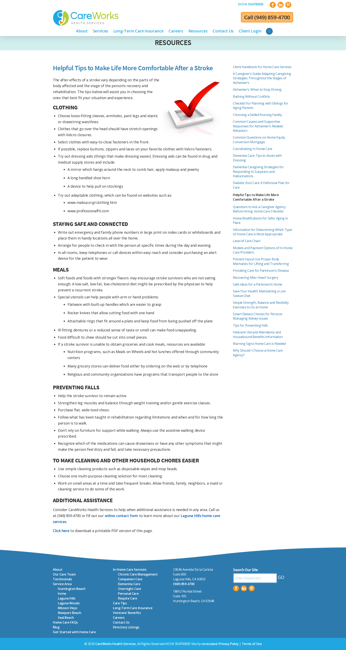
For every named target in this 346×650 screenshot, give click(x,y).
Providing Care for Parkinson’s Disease (261, 270)
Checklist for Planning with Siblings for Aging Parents (260, 105)
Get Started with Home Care (74, 632)
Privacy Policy (229, 644)
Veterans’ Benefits (127, 613)
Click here (61, 530)
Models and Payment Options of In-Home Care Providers (263, 250)
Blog (56, 627)
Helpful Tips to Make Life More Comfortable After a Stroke (256, 197)
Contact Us (121, 622)
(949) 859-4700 (272, 17)
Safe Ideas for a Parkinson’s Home (257, 284)
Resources (173, 42)
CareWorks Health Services (115, 644)
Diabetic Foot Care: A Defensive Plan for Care (261, 185)
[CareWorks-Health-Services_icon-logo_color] (86, 18)
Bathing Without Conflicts (251, 96)
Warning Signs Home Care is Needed (259, 343)
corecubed (209, 644)
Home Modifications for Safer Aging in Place (260, 220)
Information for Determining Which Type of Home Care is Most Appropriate (262, 231)
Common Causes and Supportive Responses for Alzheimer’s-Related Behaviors (258, 126)
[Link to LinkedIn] (281, 5)
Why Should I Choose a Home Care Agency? (258, 352)
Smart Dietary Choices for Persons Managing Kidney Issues (257, 316)
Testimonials (62, 579)
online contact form (121, 515)
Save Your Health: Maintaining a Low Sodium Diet (259, 293)
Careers (119, 617)
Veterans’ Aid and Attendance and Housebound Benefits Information (258, 334)
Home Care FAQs (65, 622)
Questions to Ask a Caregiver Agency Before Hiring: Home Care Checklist (259, 209)
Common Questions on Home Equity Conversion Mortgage (259, 139)
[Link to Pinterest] (288, 5)
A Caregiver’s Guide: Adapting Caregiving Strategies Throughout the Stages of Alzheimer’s (262, 78)
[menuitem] (251, 4)
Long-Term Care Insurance (132, 608)
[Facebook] (236, 588)
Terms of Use (252, 644)
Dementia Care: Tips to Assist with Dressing (257, 157)
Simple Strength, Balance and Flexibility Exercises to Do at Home (261, 304)
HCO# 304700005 (251, 4)
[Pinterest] (252, 588)
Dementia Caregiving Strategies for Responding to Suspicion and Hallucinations (258, 171)
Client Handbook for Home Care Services (262, 67)
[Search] (269, 31)
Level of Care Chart (246, 241)
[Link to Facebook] (273, 5)
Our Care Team (64, 574)
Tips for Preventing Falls (251, 325)
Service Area (62, 584)
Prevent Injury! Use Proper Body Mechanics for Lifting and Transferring (261, 261)
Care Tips (120, 603)
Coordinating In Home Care (252, 149)
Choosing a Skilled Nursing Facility (257, 115)
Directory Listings (126, 627)
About (57, 569)
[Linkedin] (244, 588)
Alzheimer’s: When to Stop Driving (257, 89)
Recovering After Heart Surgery (255, 277)
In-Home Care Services (129, 569)
